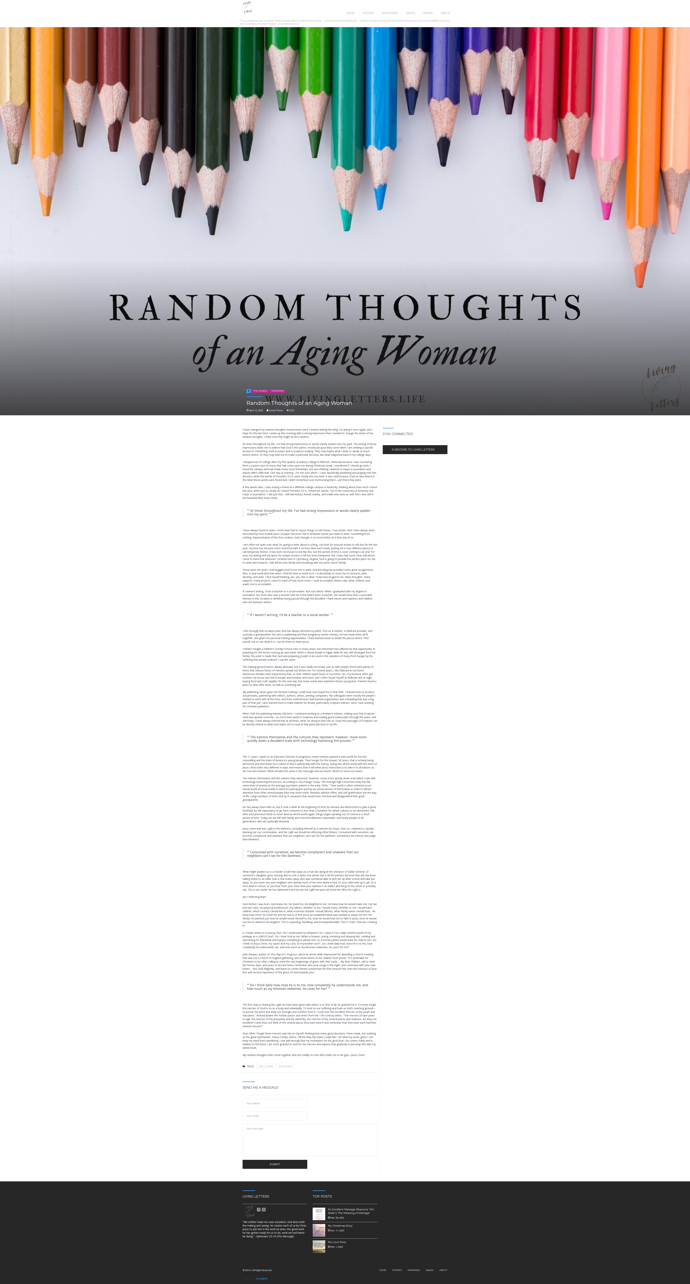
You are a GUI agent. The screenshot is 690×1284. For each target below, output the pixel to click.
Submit (275, 1164)
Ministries (390, 13)
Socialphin (262, 1278)
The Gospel (260, 390)
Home (350, 13)
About (445, 13)
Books (428, 13)
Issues (410, 13)
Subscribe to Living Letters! (413, 449)
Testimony (277, 390)
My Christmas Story (340, 1225)
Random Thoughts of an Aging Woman (299, 403)
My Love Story (337, 1242)
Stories (368, 13)
